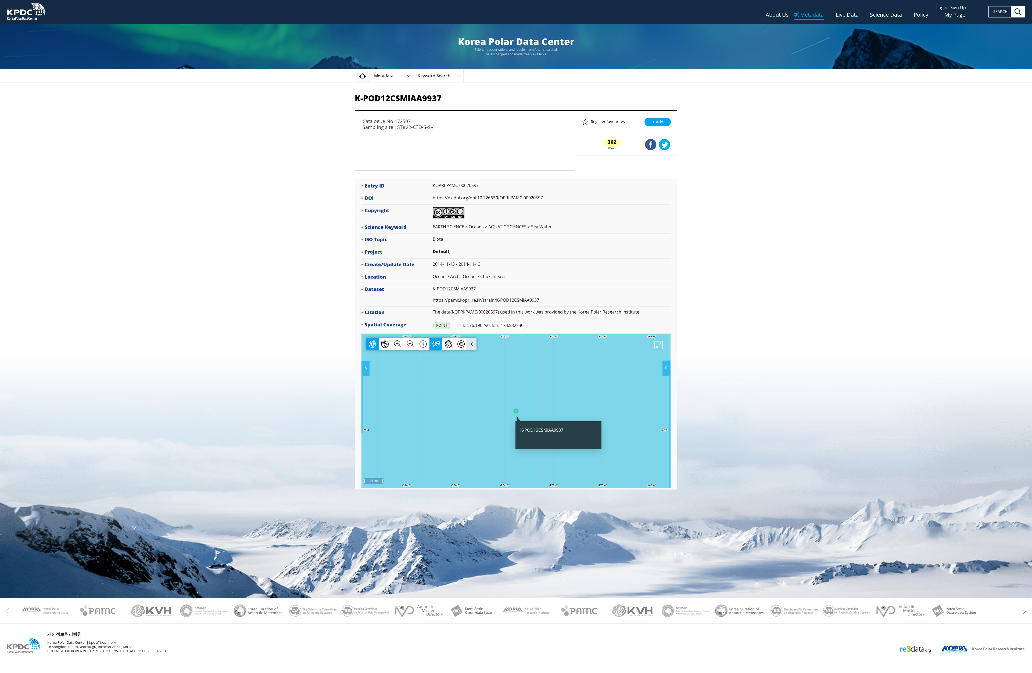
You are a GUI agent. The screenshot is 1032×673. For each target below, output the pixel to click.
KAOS (472, 610)
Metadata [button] (383, 75)
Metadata (812, 15)
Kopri (44, 610)
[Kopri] (44, 610)
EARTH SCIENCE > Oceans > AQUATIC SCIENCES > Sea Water (492, 226)
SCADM (365, 610)
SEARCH (1000, 11)
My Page (954, 15)
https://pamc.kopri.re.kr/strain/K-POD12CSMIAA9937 (486, 300)
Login (941, 7)
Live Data (847, 15)
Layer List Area (665, 368)
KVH (151, 610)
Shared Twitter (664, 144)
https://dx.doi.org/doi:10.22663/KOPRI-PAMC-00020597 (488, 197)
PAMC (97, 610)
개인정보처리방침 (64, 634)
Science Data (886, 15)
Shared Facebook (651, 144)
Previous (8, 610)
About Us (777, 15)
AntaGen (204, 610)
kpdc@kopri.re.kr (103, 642)
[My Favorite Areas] (366, 368)
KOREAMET (258, 610)
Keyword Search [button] (434, 75)
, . (443, 251)
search (1018, 11)
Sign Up (958, 7)
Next (1023, 610)
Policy (921, 15)
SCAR (311, 610)
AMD (418, 610)
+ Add (657, 122)
